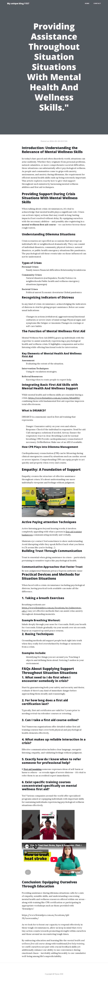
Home (87, 3)
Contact (97, 3)
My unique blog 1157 (18, 3)
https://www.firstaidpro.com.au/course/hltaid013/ (54, 398)
